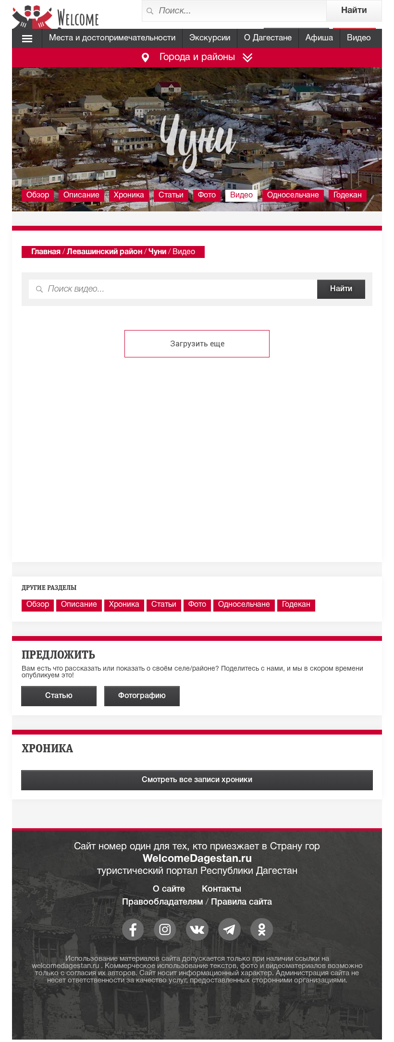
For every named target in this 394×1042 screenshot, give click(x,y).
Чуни (157, 252)
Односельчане (293, 195)
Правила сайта (241, 902)
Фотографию (142, 696)
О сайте (169, 889)
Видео (359, 38)
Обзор (37, 195)
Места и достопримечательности (112, 38)
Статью (59, 696)
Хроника (129, 195)
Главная (46, 252)
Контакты (221, 889)
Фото (207, 195)
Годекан (347, 195)
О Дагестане (268, 38)
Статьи (171, 195)
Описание (81, 195)
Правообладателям (162, 902)
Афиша (319, 38)
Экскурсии (209, 38)
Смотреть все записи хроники (197, 780)
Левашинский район (104, 252)
